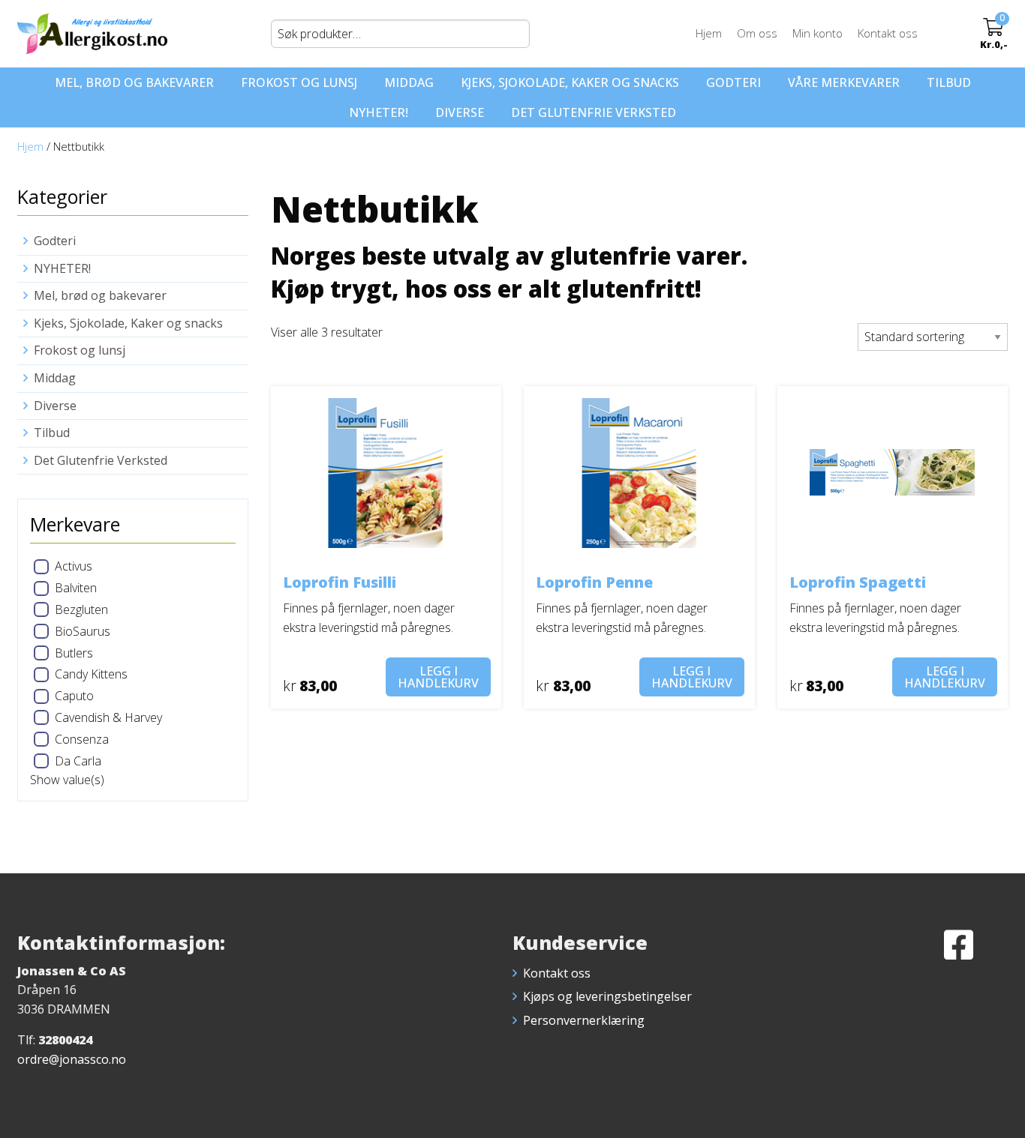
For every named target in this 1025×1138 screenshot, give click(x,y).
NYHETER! (378, 112)
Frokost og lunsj (299, 82)
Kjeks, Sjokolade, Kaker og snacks (570, 82)
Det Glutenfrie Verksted (593, 112)
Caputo (74, 695)
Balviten (76, 587)
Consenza (82, 739)
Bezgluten (81, 609)
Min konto (817, 32)
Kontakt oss (888, 32)
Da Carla (78, 761)
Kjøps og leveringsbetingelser (607, 996)
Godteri (733, 82)
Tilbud (949, 82)
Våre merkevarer (844, 82)
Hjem (709, 32)
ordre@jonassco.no (71, 1059)
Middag (409, 82)
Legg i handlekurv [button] (438, 677)
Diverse (459, 112)
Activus (73, 566)
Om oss (757, 32)
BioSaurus (82, 631)
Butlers (74, 653)
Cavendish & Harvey (108, 717)
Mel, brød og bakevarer (134, 82)
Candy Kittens (91, 674)
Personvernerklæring (584, 1020)
